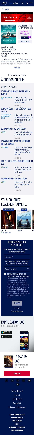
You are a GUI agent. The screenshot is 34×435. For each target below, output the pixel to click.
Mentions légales (17, 421)
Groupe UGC (17, 403)
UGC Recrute (17, 399)
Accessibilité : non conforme (17, 427)
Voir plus (17, 68)
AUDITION (4, 230)
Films (7, 9)
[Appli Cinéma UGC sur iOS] (6, 336)
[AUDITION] (8, 219)
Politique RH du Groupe (17, 407)
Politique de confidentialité (17, 415)
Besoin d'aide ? (17, 391)
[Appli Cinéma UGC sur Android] (6, 332)
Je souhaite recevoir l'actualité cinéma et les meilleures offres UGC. (18, 275)
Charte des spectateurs (17, 430)
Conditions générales (17, 418)
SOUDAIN (19, 230)
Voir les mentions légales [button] (17, 311)
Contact (17, 395)
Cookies (17, 424)
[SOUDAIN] (24, 219)
